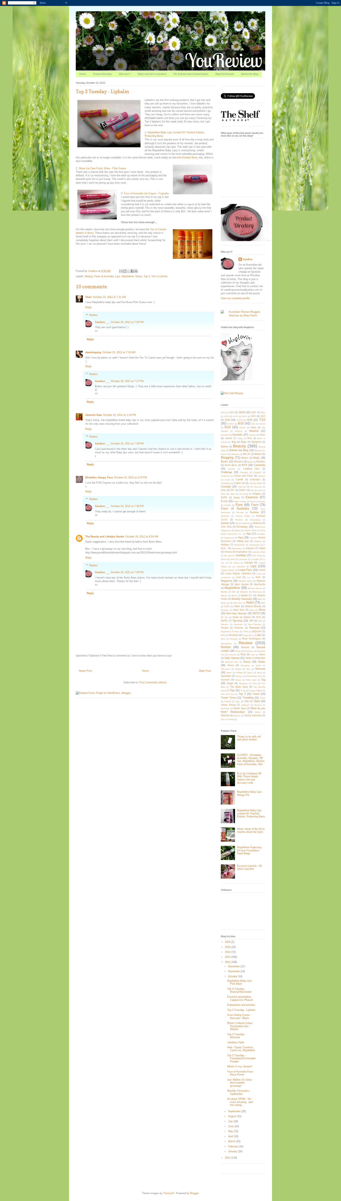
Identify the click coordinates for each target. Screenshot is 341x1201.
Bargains (256, 441)
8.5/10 (230, 424)
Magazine (226, 580)
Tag (263, 679)
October (233, 976)
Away (240, 438)
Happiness (229, 538)
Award (228, 438)
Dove (223, 494)
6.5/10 (240, 420)
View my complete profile (235, 298)
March (232, 1141)
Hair (248, 533)
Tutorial (227, 701)
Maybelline (128, 276)
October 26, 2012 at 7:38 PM (127, 443)
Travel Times (228, 697)
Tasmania (243, 683)
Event (253, 501)
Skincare (260, 668)
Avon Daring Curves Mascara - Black (238, 1016)
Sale (253, 655)
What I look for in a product (152, 74)
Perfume (238, 627)
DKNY (242, 490)
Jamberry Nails (258, 552)
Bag (234, 441)
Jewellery (241, 555)
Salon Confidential (255, 658)
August (232, 1116)
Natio (237, 606)
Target (230, 683)
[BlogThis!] (125, 271)
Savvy (247, 661)
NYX (258, 617)
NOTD (256, 613)
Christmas (225, 476)
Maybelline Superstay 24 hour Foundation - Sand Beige (249, 850)
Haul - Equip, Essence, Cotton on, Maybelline (241, 1049)
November (234, 971)
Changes (244, 472)
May (231, 1131)
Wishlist (225, 715)
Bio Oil (246, 454)
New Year (238, 609)
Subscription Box (254, 676)
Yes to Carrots (159, 276)
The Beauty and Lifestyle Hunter (104, 536)
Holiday (225, 544)
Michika (224, 592)
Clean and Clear (243, 475)
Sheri (88, 297)
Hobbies (258, 541)
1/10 (231, 412)
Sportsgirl (226, 676)
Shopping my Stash (251, 665)
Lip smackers (238, 566)
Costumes (225, 483)
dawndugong (93, 352)
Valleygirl (245, 705)
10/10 (242, 412)
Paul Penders (254, 624)
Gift (236, 523)
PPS (223, 635)
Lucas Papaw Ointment (238, 573)
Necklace (225, 610)
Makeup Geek (245, 581)
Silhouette (225, 669)
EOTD (224, 497)
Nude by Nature (242, 617)
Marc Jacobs (242, 584)
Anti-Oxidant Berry (187, 157)
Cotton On (239, 483)
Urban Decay (228, 704)
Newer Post (85, 670)
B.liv (249, 438)
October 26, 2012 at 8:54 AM (141, 536)
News (251, 610)
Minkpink (244, 592)
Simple (238, 669)
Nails (250, 602)
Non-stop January (236, 613)
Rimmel (245, 647)
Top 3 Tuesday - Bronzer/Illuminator (239, 990)
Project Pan (247, 635)
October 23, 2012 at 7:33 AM (118, 352)
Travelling (248, 697)
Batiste (224, 446)
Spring (239, 676)
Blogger (194, 1193)
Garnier (225, 523)
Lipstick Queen (228, 570)
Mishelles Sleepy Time (99, 477)
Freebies (239, 520)
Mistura (224, 595)
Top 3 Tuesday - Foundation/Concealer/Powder (241, 1058)
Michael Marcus (255, 588)
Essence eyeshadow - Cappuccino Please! (240, 998)
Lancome (243, 559)
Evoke (262, 501)
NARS (227, 606)
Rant (223, 639)
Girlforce (257, 523)
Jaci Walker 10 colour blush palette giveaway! (239, 1082)
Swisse (238, 680)
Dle (252, 490)
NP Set (224, 617)
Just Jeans (257, 555)
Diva (223, 490)
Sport (259, 672)
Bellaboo (235, 454)
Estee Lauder (240, 501)
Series (261, 661)
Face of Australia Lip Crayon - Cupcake (146, 193)
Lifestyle (248, 562)
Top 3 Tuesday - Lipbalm (241, 1010)
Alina (253, 427)
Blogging (227, 457)
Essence (252, 497)
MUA (260, 599)
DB (248, 487)
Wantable (225, 708)
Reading (234, 639)
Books (224, 461)
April (231, 1136)
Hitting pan (243, 541)
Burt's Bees (231, 465)
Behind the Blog (249, 74)
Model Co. (246, 595)
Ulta (246, 701)
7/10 (262, 419)
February (233, 1146)
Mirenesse (257, 592)
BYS (244, 465)
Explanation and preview (241, 1004)
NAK (263, 603)
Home (82, 74)
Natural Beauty (253, 606)
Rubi (243, 654)
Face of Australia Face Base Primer (240, 1073)
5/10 (227, 419)
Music (223, 603)
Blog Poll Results (224, 74)
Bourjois (238, 461)
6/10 (249, 419)
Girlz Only (226, 526)
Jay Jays (228, 555)
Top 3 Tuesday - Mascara (236, 1036)
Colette (239, 479)
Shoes (230, 665)
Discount (258, 487)
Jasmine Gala (93, 414)
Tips (232, 690)
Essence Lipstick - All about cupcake (249, 867)
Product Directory (102, 74)
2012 (228, 962)
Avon (262, 434)
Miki (233, 592)
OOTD (224, 620)
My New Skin (236, 603)
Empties (257, 493)
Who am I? (124, 74)
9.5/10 (262, 424)
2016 (228, 941)
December (234, 966)
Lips (117, 276)
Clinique (261, 476)
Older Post (205, 670)
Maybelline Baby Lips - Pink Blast (240, 982)
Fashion (254, 512)
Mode (234, 595)
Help (252, 538)
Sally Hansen (232, 657)
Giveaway (242, 526)
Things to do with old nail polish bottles (249, 738)
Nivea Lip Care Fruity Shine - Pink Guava (102, 168)
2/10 (253, 412)
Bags (243, 441)
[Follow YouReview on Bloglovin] (236, 379)
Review (245, 642)
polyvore (256, 631)
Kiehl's (224, 559)
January (233, 1151)
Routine (232, 655)
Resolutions (226, 643)
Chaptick (257, 472)
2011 (263, 412)
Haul (240, 537)
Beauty (89, 276)
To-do (243, 690)
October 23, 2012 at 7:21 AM (109, 297)
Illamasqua (237, 548)
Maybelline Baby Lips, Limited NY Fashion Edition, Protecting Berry (251, 813)
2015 (244, 416)
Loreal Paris (245, 569)
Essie (224, 501)
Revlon (226, 647)
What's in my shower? (239, 1066)
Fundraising (255, 520)
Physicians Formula (230, 631)
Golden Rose (250, 530)
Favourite (225, 516)
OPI (251, 620)
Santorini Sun (231, 662)
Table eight (251, 680)
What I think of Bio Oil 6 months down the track (250, 830)
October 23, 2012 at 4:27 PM (130, 477)
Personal (254, 627)
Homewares (254, 545)
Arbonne (254, 430)
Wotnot (237, 716)
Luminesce (226, 577)
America (238, 431)
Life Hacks (234, 563)
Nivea (138, 276)
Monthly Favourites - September (239, 1092)
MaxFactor (259, 584)
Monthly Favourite (241, 598)
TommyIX (168, 1193)
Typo (237, 701)
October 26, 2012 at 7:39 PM (127, 572)
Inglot (262, 548)
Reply (88, 307)
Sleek (228, 672)
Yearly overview (252, 715)
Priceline (233, 635)
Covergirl (226, 486)
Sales (262, 654)
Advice (242, 427)
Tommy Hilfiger (255, 690)
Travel (255, 693)
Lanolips (255, 559)
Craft (240, 487)
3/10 (253, 416)
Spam (249, 672)
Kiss (233, 559)
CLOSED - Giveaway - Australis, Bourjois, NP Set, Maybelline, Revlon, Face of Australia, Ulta (251, 759)
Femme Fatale (243, 516)
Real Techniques (251, 638)
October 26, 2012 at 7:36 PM (127, 322)
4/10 (262, 416)
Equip (236, 497)
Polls (245, 631)
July (231, 1121)
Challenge (226, 472)
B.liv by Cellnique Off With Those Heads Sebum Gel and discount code (249, 778)
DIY (232, 490)
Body (256, 457)
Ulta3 (257, 701)
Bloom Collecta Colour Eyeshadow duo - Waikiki (240, 1026)
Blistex (258, 454)
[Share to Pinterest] (136, 271)
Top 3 (146, 276)
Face (254, 504)
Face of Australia (104, 276)
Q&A (259, 635)
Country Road (255, 483)
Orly (260, 621)
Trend (262, 698)
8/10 (241, 423)
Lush (238, 577)
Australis (237, 434)
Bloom (245, 457)
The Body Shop (239, 686)
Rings (238, 651)
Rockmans (249, 651)
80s (253, 424)
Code (227, 480)
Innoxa (228, 551)
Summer (225, 679)
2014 (235, 416)
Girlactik (245, 523)
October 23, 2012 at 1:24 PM (119, 414)
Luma (259, 574)
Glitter (237, 530)
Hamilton (261, 534)
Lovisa (261, 570)
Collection (255, 479)
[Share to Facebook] (132, 271)
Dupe (232, 494)
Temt (254, 683)
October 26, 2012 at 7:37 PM (127, 381)
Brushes (260, 461)
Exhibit (228, 505)
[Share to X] (128, 271)
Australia (225, 435)
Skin (248, 669)
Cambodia (259, 465)
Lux (248, 577)
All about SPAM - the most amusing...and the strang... (240, 1101)
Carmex (231, 469)
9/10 (228, 427)
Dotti (260, 490)
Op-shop (237, 620)
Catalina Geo (251, 468)
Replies (93, 315)
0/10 (223, 412)
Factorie (240, 512)
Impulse (250, 548)
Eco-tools (244, 494)
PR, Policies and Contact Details (190, 74)
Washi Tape (239, 708)
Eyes (239, 504)
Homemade (239, 545)
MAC (258, 577)
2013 (226, 416)
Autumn (252, 435)
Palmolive (238, 624)
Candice (93, 270)
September (234, 1111)
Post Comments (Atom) (152, 682)
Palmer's (225, 624)
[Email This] (121, 271)
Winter (257, 712)
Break (250, 462)
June (231, 1126)
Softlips (239, 672)
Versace (257, 705)
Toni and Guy (227, 694)
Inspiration (241, 551)
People (225, 627)
